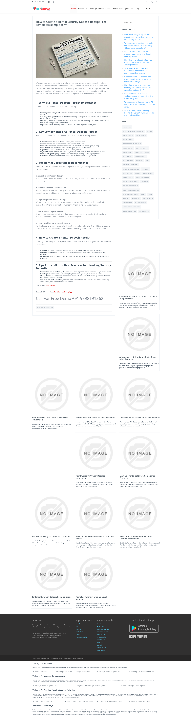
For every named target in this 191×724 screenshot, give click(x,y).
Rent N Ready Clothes (130, 194)
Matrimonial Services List (43, 701)
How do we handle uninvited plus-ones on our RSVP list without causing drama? (138, 62)
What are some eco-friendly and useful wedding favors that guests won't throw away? (138, 79)
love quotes (127, 173)
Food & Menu (127, 156)
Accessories (127, 127)
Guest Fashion (128, 160)
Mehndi (137, 173)
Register (78, 629)
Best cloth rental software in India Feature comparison (136, 537)
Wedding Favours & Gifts (131, 207)
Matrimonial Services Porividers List (80, 701)
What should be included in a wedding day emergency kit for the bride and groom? (138, 96)
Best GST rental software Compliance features (137, 477)
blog (137, 8)
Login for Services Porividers (141, 701)
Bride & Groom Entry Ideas (132, 144)
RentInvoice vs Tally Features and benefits (140, 417)
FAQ (77, 626)
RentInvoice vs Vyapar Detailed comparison (90, 477)
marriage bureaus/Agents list (109, 672)
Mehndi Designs (148, 173)
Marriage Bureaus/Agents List (45, 686)
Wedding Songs (144, 211)
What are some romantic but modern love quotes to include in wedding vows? (138, 54)
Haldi (147, 160)
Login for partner (83, 672)
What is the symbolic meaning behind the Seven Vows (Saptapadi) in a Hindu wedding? (139, 112)
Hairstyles (139, 160)
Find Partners (80, 624)
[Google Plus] (138, 636)
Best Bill (99, 645)
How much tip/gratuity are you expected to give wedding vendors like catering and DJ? (138, 37)
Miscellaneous (128, 177)
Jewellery (145, 169)
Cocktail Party (128, 148)
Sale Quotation (102, 634)
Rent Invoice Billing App (63, 292)
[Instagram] (134, 636)
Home (73, 8)
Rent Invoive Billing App (131, 190)
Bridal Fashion (128, 135)
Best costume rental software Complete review (95, 537)
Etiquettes (138, 152)
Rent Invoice (101, 626)
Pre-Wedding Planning (130, 181)
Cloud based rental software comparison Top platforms (138, 297)
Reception (144, 181)
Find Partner (83, 8)
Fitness (147, 152)
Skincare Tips (136, 198)
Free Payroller (101, 637)
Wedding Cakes (148, 198)
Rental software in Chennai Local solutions (91, 598)
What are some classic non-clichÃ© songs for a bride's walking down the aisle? (139, 104)
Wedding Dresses (140, 203)
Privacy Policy (67, 659)
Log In (145, 2)
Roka (150, 194)
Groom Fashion (140, 156)
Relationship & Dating (130, 186)
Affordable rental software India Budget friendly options (138, 358)
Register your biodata (64, 672)
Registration (155, 2)
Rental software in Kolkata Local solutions (52, 597)
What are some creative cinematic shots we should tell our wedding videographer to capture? (138, 45)
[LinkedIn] (141, 636)
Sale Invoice (101, 624)
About (78, 634)
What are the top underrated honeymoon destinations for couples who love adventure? (136, 70)
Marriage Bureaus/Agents (100, 8)
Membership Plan (81, 637)
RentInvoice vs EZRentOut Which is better (95, 417)
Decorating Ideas (142, 148)
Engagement (127, 152)
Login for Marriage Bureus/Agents (132, 686)
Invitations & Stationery (131, 169)
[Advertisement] (139, 237)
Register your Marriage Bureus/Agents (91, 686)
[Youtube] (145, 636)
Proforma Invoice (103, 632)
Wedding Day (127, 203)
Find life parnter (40, 672)
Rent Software (101, 650)
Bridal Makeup (141, 135)
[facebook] (131, 636)
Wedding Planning (129, 211)
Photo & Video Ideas (142, 177)
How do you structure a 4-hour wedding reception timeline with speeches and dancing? (137, 87)
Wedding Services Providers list (142, 672)
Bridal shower (128, 139)
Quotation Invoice (103, 629)
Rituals (143, 194)
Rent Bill (99, 642)
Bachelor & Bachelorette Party (133, 131)
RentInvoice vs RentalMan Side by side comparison (50, 418)
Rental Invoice (101, 648)
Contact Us (146, 8)
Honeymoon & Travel (130, 165)
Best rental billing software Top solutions (51, 536)
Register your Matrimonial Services (111, 701)
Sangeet (126, 198)
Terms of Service (77, 659)
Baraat (149, 131)
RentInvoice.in (51, 285)
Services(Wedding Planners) (122, 8)
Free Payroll (101, 640)
